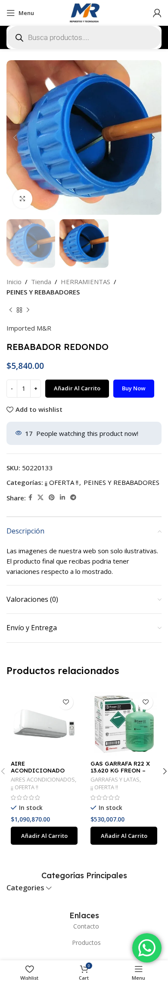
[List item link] (84, 926)
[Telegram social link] (73, 497)
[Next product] (28, 310)
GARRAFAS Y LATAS (115, 779)
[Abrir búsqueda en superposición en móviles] (84, 37)
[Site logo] (84, 12)
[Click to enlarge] (22, 198)
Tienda (41, 281)
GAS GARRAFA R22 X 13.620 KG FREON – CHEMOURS (120, 770)
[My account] (157, 12)
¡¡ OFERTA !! (61, 482)
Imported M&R (28, 328)
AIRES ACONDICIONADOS (43, 779)
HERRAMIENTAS (85, 281)
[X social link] (40, 497)
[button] (44, 836)
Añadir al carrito (77, 388)
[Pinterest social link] (51, 497)
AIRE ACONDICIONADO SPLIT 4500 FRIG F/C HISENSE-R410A (42, 774)
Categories (25, 888)
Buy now (134, 388)
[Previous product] (10, 310)
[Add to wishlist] (65, 702)
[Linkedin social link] (62, 497)
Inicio (14, 281)
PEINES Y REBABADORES (43, 292)
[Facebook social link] (30, 497)
